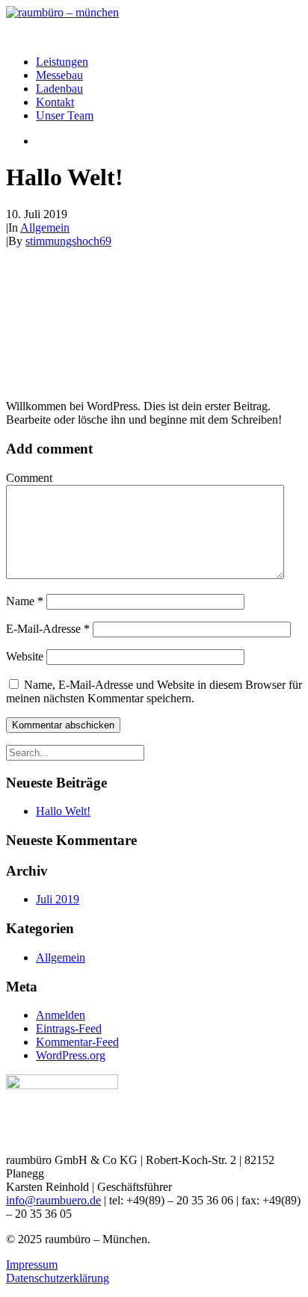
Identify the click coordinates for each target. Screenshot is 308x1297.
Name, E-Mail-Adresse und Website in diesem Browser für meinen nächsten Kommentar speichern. (154, 691)
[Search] (75, 752)
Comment (29, 477)
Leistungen (62, 61)
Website (24, 656)
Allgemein (45, 227)
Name (24, 601)
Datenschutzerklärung (57, 1278)
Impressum (32, 1264)
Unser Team (64, 115)
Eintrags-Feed (69, 1028)
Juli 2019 (57, 899)
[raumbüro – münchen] (154, 24)
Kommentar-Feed (77, 1042)
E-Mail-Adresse (48, 628)
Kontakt (55, 102)
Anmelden (60, 1015)
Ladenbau (59, 88)
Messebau (59, 75)
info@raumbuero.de (53, 1200)
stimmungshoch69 (68, 241)
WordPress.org (70, 1055)
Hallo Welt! (63, 811)
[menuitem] (169, 62)
